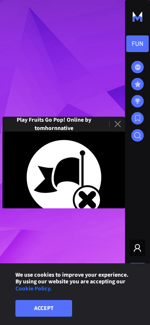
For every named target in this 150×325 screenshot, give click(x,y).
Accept (44, 308)
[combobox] (137, 43)
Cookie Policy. (33, 289)
